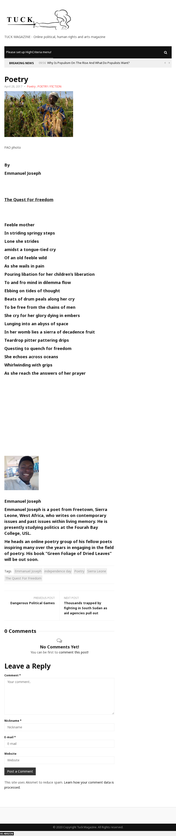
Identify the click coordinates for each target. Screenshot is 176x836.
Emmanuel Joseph (28, 571)
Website (10, 754)
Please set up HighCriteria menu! (28, 52)
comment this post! (73, 652)
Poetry (31, 86)
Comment (12, 675)
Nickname (13, 721)
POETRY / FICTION (49, 86)
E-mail (10, 737)
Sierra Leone (96, 571)
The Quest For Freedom (23, 578)
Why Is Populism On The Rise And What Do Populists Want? (88, 63)
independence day (57, 571)
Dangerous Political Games (32, 603)
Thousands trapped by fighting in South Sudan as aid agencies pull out (85, 608)
